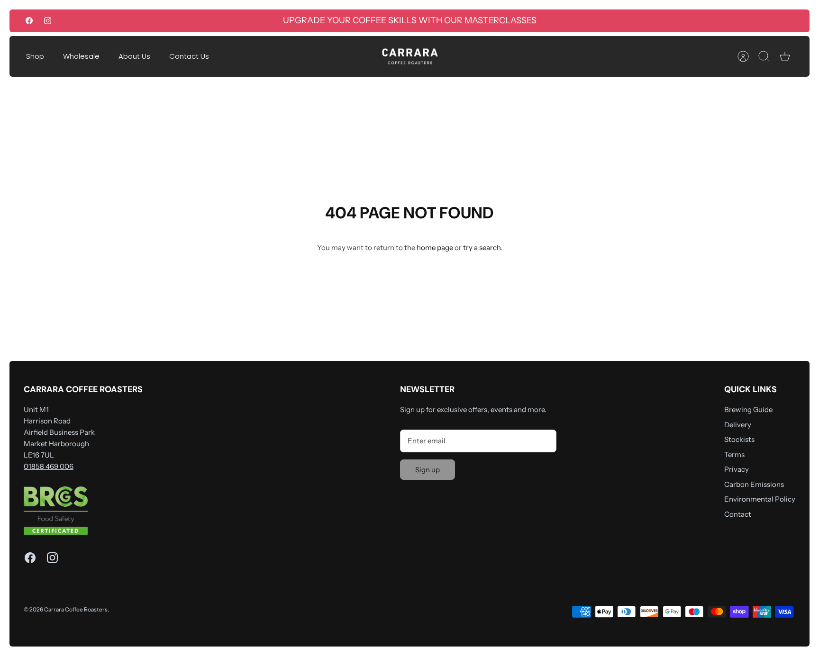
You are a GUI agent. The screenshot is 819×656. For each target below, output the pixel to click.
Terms (734, 454)
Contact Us (189, 56)
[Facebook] (29, 20)
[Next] (592, 21)
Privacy (736, 469)
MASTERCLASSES (500, 20)
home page (435, 247)
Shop (35, 56)
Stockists (739, 439)
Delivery (737, 424)
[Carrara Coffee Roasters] (410, 56)
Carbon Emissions (754, 484)
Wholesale (81, 56)
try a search (481, 247)
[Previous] (226, 21)
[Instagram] (47, 20)
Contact (737, 514)
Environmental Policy (759, 498)
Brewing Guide (748, 409)
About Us (134, 56)
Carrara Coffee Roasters (76, 609)
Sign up (427, 469)
